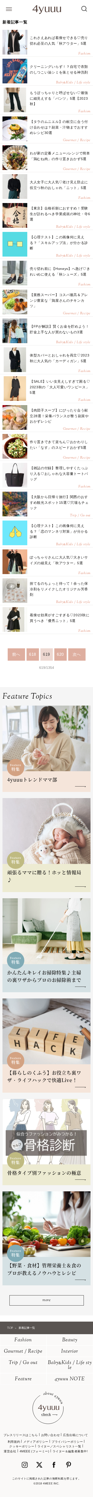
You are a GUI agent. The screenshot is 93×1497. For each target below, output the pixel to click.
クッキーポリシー (21, 1446)
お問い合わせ (50, 1435)
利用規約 (14, 1441)
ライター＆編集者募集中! (70, 1451)
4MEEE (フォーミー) (34, 1451)
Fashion (23, 1340)
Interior (69, 1351)
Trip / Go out (23, 1362)
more (46, 1300)
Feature (23, 1379)
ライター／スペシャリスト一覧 (59, 1446)
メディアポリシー (35, 1441)
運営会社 (10, 1451)
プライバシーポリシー (67, 1441)
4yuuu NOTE (70, 1379)
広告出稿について (75, 1435)
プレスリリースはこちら (20, 1435)
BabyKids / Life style (70, 1365)
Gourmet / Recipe (23, 1351)
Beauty (69, 1340)
